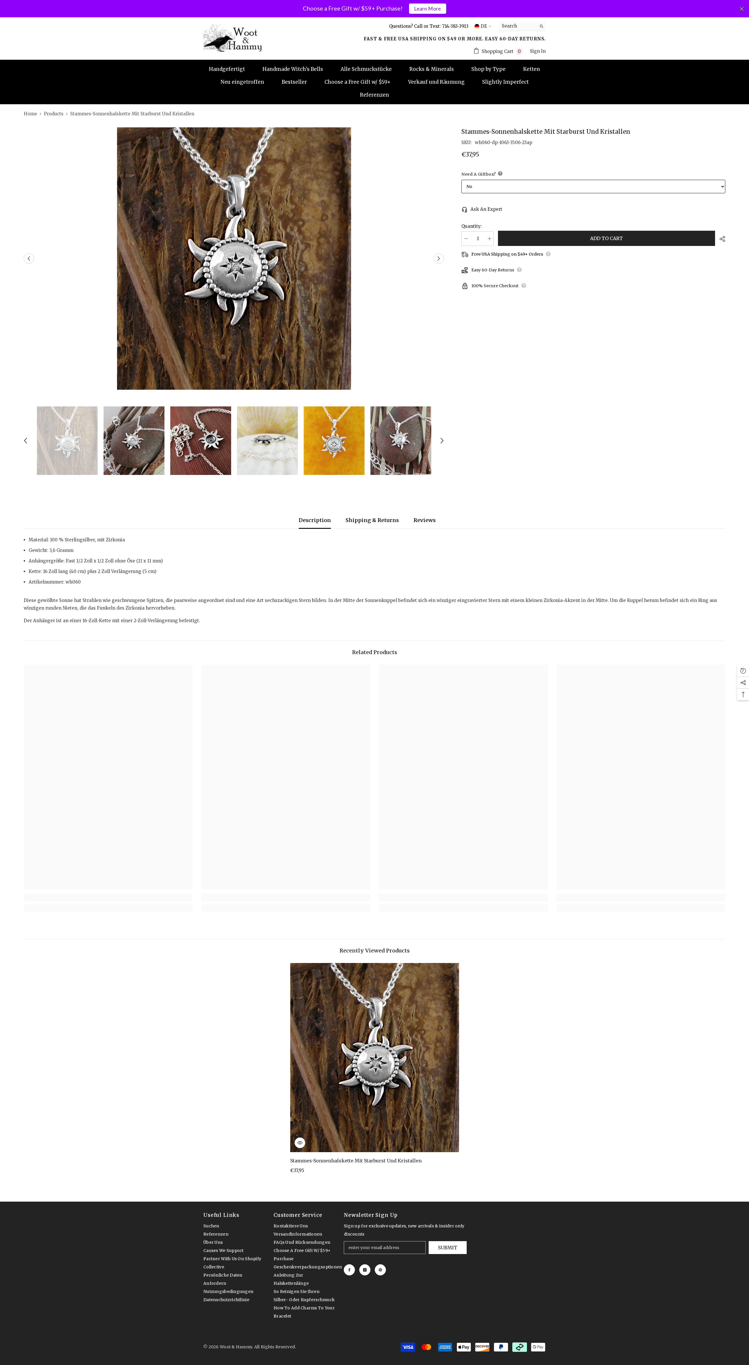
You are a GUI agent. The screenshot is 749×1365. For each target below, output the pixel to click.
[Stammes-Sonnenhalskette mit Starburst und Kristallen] (374, 1057)
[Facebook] (349, 1269)
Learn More (427, 9)
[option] (234, 258)
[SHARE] (720, 239)
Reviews (424, 520)
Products (53, 114)
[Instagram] (364, 1269)
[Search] (522, 26)
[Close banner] (741, 8)
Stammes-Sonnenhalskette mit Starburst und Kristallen (356, 1161)
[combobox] (518, 26)
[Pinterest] (380, 1269)
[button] (29, 259)
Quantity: (471, 226)
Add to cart (606, 238)
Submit (447, 1248)
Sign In (538, 51)
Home (30, 114)
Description (315, 520)
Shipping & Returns (372, 520)
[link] (108, 897)
